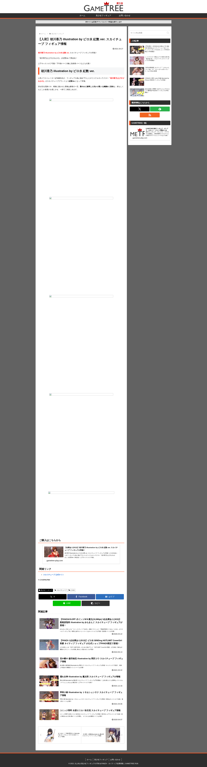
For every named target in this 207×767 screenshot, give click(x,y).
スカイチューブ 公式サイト (53, 575)
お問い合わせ (115, 760)
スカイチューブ (62, 590)
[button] (96, 603)
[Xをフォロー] (140, 109)
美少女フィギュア (46, 590)
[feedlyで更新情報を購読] (160, 109)
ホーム (89, 760)
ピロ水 (72, 590)
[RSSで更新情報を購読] (150, 115)
